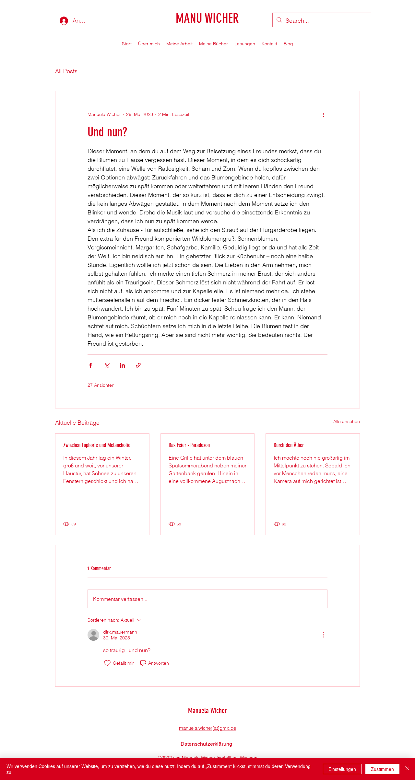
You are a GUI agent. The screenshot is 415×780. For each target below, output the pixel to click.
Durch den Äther (289, 445)
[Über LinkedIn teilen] (122, 365)
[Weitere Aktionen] (323, 114)
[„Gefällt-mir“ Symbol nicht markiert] (107, 663)
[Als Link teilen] (138, 365)
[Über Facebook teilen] (91, 365)
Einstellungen (342, 769)
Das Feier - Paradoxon (189, 445)
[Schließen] (407, 769)
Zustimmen (382, 769)
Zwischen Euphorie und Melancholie (96, 445)
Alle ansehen (346, 421)
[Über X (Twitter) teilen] (106, 365)
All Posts (66, 71)
